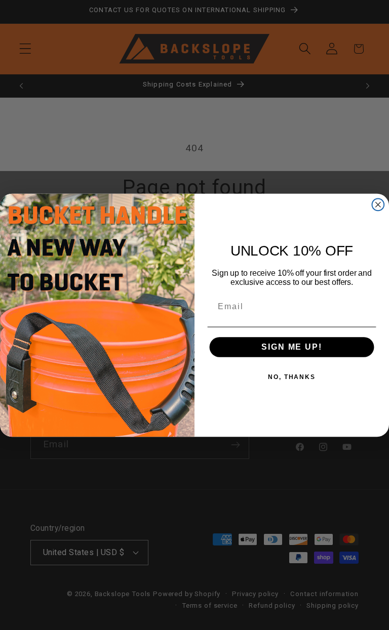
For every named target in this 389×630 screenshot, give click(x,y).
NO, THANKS (292, 377)
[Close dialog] (378, 204)
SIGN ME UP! (291, 347)
